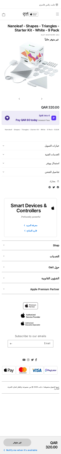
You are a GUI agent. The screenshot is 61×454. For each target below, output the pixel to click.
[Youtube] (24, 360)
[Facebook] (36, 360)
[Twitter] (32, 360)
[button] (19, 98)
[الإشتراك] (11, 343)
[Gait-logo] (30, 14)
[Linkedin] (28, 360)
